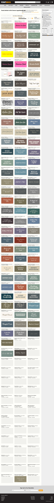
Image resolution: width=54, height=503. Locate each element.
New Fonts (33, 497)
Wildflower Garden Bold (4, 206)
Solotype (35, 79)
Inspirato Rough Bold (31, 273)
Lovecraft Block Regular (18, 49)
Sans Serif (10, 5)
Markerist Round (30, 319)
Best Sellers (33, 496)
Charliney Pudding (31, 98)
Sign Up (40, 490)
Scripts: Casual (47, 17)
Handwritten (34, 5)
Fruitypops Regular (31, 157)
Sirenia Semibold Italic (4, 147)
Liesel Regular (17, 79)
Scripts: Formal (47, 23)
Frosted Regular (3, 425)
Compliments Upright (31, 415)
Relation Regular (3, 59)
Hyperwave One (30, 40)
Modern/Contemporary (47, 20)
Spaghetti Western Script (32, 147)
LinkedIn (2, 499)
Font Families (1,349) (6, 15)
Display (27, 5)
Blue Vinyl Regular (17, 415)
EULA (52, 496)
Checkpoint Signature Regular (32, 107)
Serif (16, 5)
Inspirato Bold (3, 273)
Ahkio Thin (16, 395)
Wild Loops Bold (16, 301)
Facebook (3, 497)
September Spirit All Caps (18, 338)
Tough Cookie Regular (4, 79)
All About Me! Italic (4, 226)
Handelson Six (3, 386)
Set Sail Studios (36, 40)
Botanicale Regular (17, 98)
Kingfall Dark (3, 319)
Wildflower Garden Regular (18, 216)
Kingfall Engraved (30, 310)
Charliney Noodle (17, 282)
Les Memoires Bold (17, 226)
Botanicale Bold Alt (30, 235)
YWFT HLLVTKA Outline (18, 405)
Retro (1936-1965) (47, 24)
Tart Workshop (36, 435)
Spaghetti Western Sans (4, 157)
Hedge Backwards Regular (32, 464)
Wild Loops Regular (4, 301)
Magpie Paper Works (23, 79)
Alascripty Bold (3, 186)
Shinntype (37, 31)
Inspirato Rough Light (17, 273)
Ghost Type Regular (18, 107)
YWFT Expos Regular (4, 415)
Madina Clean (3, 107)
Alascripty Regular (17, 186)
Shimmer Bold (30, 455)
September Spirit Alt (31, 338)
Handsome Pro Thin (17, 425)
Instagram (3, 496)
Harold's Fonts (8, 98)
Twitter (2, 500)
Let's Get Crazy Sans (4, 348)
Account (42, 499)
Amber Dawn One (17, 117)
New (5, 5)
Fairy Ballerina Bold (4, 235)
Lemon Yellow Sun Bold (31, 367)
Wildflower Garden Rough (18, 206)
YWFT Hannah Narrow (31, 405)
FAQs (52, 497)
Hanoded (10, 40)
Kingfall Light (30, 301)
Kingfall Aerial (16, 319)
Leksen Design (9, 186)
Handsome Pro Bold (31, 425)
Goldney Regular (16, 348)
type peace (24, 40)
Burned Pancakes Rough (18, 244)
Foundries (42, 497)
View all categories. (45, 26)
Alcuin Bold (30, 59)
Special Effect (27, 7)
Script (40, 5)
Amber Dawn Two (30, 117)
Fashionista (3, 455)
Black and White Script (31, 167)
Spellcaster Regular (4, 137)
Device (8, 435)
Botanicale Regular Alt (18, 40)
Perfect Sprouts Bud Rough (5, 474)
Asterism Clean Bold (4, 395)
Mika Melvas (8, 386)
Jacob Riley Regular (4, 88)
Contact (51, 499)
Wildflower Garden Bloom (5, 216)
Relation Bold (17, 59)
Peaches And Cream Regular (32, 395)
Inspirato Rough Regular (31, 264)
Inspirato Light (3, 282)
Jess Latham (9, 49)
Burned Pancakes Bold (31, 244)
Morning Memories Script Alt (5, 167)
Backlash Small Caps (4, 117)
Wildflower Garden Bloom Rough (32, 206)
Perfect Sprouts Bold (31, 474)
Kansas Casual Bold (4, 405)
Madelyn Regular (3, 31)
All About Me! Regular (31, 216)
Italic (52, 28)
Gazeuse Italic (16, 177)
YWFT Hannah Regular (18, 88)
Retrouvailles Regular (4, 40)
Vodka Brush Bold (17, 367)
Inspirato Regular (17, 264)
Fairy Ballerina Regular (17, 235)
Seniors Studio (23, 167)
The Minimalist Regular (4, 264)
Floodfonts (10, 147)
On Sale (51, 34)
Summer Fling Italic (17, 137)
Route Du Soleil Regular (4, 358)
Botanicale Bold (3, 244)
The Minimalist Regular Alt (32, 254)
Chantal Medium (3, 435)
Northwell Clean (30, 358)
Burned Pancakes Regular (5, 254)
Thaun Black (16, 386)
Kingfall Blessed (3, 310)
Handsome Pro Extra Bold (32, 88)
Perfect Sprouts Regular (4, 177)
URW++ (34, 59)
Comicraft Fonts (10, 137)
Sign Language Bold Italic (32, 137)
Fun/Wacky (46, 18)
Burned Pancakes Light (17, 254)
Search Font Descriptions (47, 13)
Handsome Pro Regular (31, 31)
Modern (21, 5)
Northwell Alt (3, 367)
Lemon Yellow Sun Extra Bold (32, 49)
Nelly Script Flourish (17, 455)
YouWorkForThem (18, 89)
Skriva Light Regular (18, 147)
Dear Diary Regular (17, 464)
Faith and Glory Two (17, 358)
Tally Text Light (30, 79)
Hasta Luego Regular (4, 338)
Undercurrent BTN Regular (18, 435)
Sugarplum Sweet (30, 435)
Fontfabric (8, 31)
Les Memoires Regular (31, 226)
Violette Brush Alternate (18, 157)
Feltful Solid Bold (3, 49)
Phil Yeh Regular (3, 464)
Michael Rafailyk (10, 301)
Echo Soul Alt (30, 348)
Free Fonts (33, 499)
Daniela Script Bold (17, 167)
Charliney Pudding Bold (31, 282)
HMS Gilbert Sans (30, 386)
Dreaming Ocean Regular (31, 186)
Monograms (47, 5)
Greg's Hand (3, 98)
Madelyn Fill (16, 31)
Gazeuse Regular (30, 177)
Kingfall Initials (16, 310)
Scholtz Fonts (21, 386)
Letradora (23, 147)
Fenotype (22, 367)
